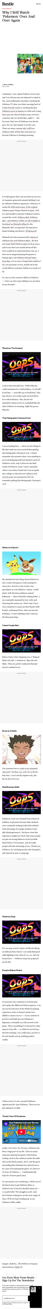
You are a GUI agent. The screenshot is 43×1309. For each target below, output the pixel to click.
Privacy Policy (8, 1304)
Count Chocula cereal (11, 107)
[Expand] (32, 1288)
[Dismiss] (39, 1288)
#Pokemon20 (31, 231)
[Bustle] (8, 4)
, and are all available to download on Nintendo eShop (21, 220)
